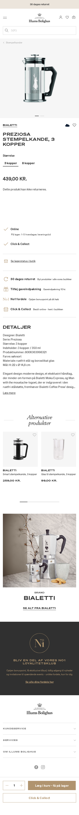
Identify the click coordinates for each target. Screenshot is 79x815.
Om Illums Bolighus (19, 751)
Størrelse (9, 155)
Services (10, 740)
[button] (37, 116)
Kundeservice (14, 728)
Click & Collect (39, 798)
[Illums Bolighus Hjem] (39, 17)
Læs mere (9, 393)
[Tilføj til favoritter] (34, 435)
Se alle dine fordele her (40, 682)
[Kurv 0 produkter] (73, 17)
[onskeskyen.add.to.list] (67, 125)
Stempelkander (14, 42)
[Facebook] (36, 767)
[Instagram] (43, 767)
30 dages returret (39, 4)
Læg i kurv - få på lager (52, 785)
